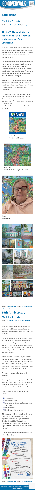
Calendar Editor (25, 320)
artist (26, 306)
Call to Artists (11, 21)
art (22, 306)
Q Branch (20, 488)
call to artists (6, 309)
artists (30, 306)
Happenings (12, 306)
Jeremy (24, 25)
